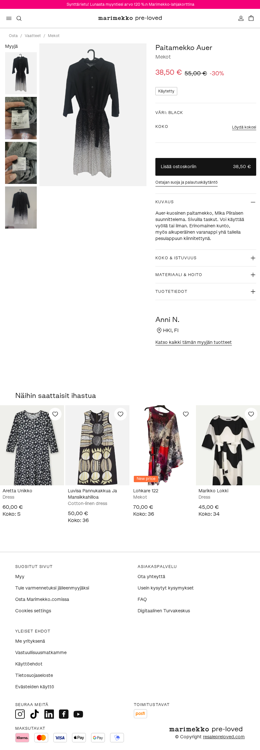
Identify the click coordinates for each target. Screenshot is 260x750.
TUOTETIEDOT (171, 291)
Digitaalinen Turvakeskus (164, 611)
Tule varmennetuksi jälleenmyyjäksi (52, 588)
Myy (19, 576)
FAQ (142, 599)
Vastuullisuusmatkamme (41, 652)
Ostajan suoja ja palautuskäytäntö (186, 182)
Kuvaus (164, 202)
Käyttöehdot (28, 664)
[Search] (19, 18)
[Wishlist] (55, 414)
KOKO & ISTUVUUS (176, 258)
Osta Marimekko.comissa (42, 599)
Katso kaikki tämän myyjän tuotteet (193, 342)
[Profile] (241, 18)
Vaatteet (33, 36)
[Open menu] (9, 18)
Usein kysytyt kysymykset (166, 588)
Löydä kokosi (244, 127)
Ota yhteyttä (151, 576)
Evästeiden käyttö (34, 687)
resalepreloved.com (224, 737)
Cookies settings (33, 611)
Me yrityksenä (30, 641)
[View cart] (251, 18)
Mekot (54, 36)
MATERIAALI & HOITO (178, 275)
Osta (13, 36)
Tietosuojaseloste (34, 675)
